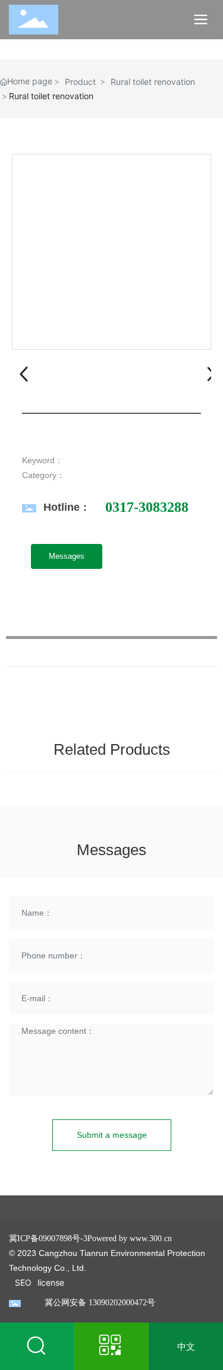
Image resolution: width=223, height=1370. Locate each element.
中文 (186, 1346)
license (50, 1282)
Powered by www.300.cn (129, 1238)
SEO (23, 1282)
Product (80, 82)
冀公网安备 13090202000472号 (100, 1302)
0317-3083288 (147, 507)
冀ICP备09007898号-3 (48, 1238)
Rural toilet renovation (153, 82)
